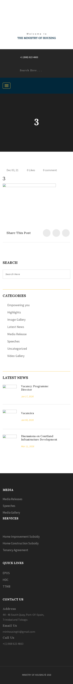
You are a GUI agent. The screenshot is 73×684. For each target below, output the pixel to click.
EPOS (6, 573)
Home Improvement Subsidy (21, 537)
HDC (5, 580)
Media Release (17, 334)
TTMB (6, 586)
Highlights (14, 312)
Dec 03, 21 (12, 170)
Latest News (15, 327)
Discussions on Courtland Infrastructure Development (39, 437)
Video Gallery (15, 356)
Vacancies (26, 413)
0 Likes (30, 170)
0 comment (50, 170)
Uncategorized (17, 349)
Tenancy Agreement (15, 550)
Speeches (13, 341)
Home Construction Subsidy (21, 543)
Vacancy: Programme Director (35, 388)
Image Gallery (16, 319)
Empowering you (18, 305)
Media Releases (12, 499)
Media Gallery (11, 512)
